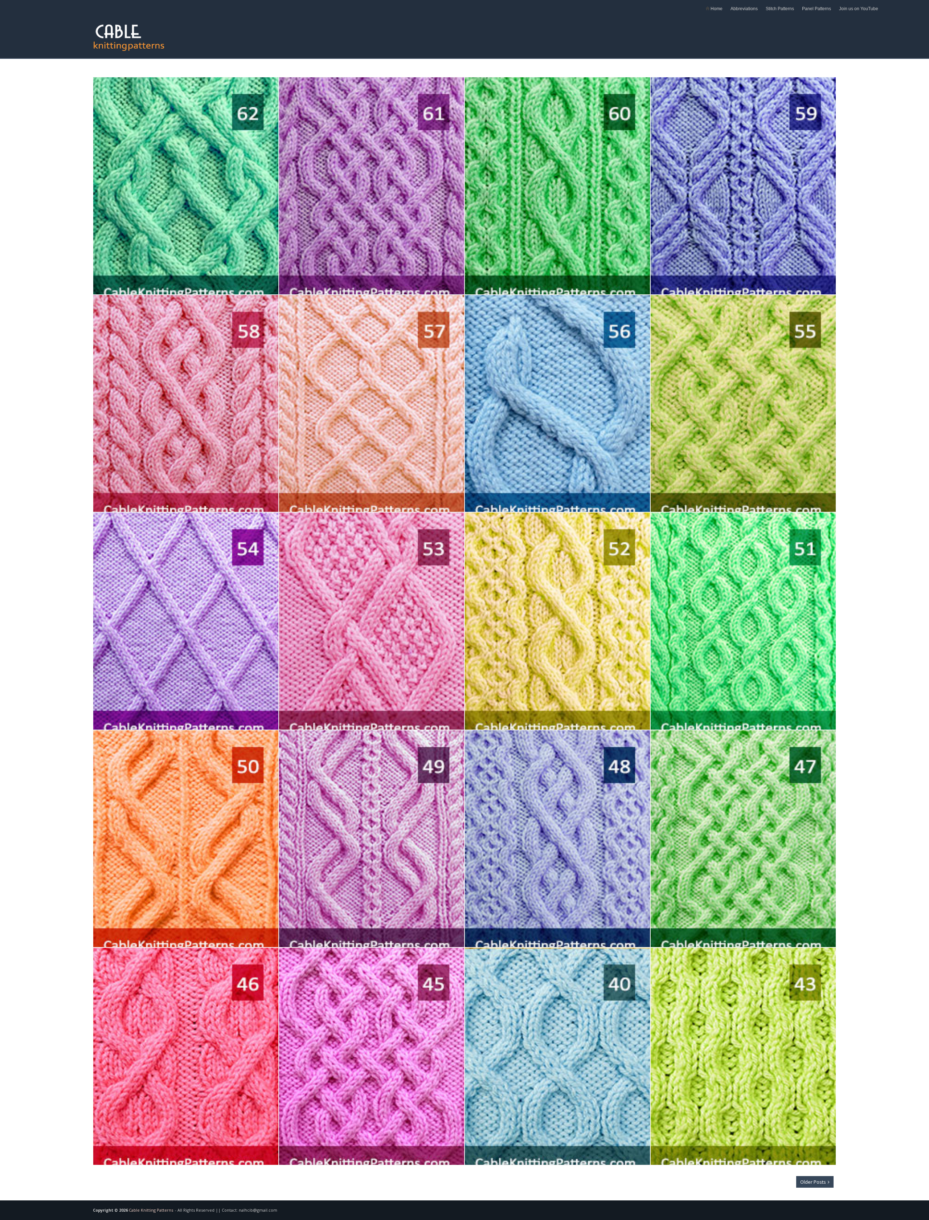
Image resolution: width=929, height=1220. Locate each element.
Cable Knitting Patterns (151, 1210)
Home (716, 8)
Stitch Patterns (780, 8)
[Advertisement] (704, 33)
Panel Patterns (816, 8)
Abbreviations (744, 8)
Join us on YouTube (858, 8)
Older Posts (813, 1182)
